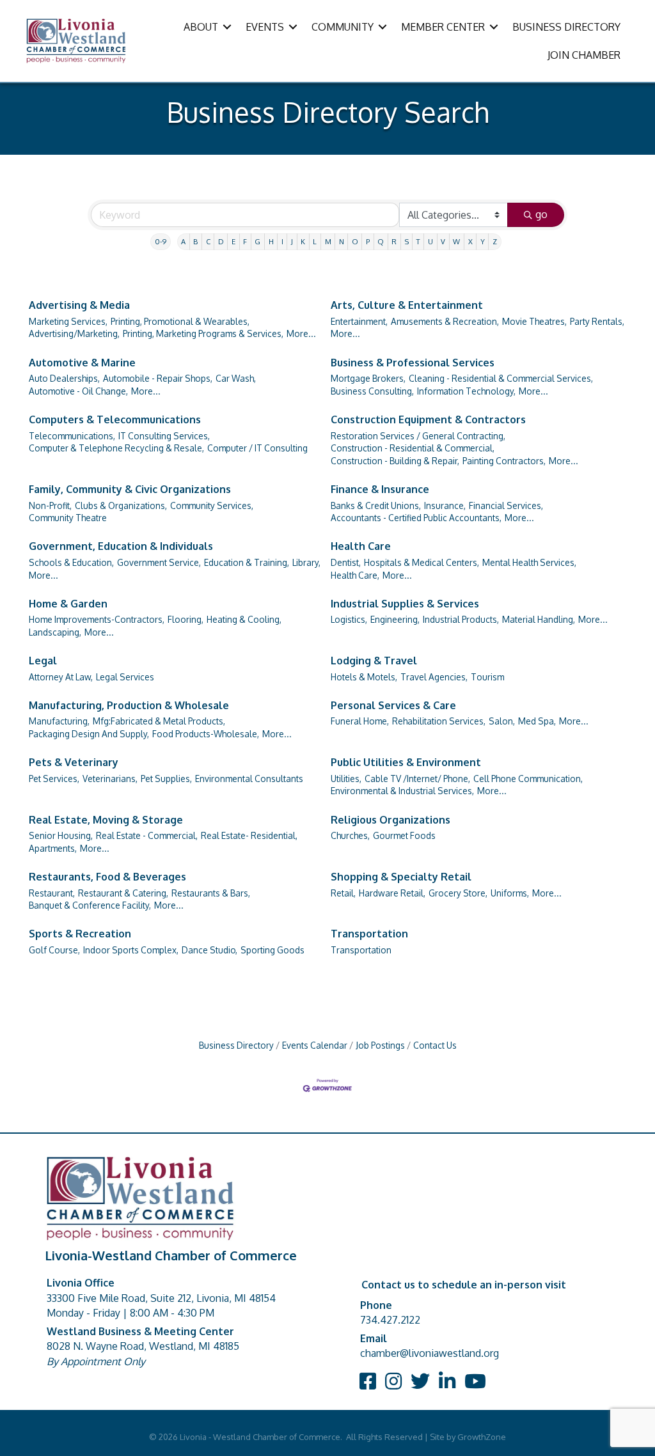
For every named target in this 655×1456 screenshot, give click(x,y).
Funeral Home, (360, 721)
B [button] (195, 241)
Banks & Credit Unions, (376, 505)
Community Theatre (68, 517)
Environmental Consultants (249, 778)
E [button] (233, 241)
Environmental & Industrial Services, (402, 790)
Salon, (502, 721)
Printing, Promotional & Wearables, (180, 321)
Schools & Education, (71, 562)
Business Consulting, (372, 391)
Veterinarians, (110, 778)
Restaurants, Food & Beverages (107, 876)
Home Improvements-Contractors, (96, 619)
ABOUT (201, 26)
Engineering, (395, 619)
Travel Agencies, (434, 676)
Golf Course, (54, 949)
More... (301, 333)
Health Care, (355, 575)
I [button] (282, 241)
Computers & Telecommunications (115, 419)
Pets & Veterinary (73, 762)
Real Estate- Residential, (249, 835)
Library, (306, 562)
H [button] (271, 241)
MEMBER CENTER (443, 26)
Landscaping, (55, 632)
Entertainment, (359, 321)
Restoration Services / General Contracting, (418, 435)
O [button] (355, 241)
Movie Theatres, (534, 321)
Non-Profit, (50, 505)
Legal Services (125, 676)
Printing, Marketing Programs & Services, (203, 333)
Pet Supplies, (166, 778)
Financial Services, (506, 505)
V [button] (443, 241)
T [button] (418, 241)
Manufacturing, (59, 721)
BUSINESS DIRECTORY (566, 26)
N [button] (341, 241)
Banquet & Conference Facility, (90, 905)
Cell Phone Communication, (528, 778)
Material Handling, (538, 619)
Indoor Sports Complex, (130, 949)
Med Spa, (537, 721)
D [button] (221, 241)
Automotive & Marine (82, 362)
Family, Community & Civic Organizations (130, 489)
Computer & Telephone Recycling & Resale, (116, 447)
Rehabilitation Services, (438, 721)
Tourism (487, 676)
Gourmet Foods (404, 835)
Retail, (343, 893)
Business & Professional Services (412, 362)
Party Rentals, (597, 321)
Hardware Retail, (392, 893)
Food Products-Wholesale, (205, 733)
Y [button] (482, 241)
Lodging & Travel (374, 660)
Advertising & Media (79, 305)
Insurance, (445, 505)
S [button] (407, 241)
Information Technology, (466, 391)
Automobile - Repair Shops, (157, 378)
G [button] (257, 241)
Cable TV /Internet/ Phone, (417, 778)
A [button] (183, 241)
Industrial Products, (461, 619)
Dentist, (346, 562)
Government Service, (159, 562)
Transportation (369, 933)
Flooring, (185, 619)
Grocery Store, (458, 893)
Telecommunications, (72, 435)
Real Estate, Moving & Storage (106, 819)
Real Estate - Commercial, (147, 835)
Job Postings (380, 1045)
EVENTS (265, 26)
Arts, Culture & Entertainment (407, 305)
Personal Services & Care (393, 705)
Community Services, (211, 505)
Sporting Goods (272, 949)
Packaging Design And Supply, (89, 733)
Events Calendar (314, 1045)
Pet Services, (54, 778)
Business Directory (236, 1045)
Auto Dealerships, (64, 378)
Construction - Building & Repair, (395, 460)
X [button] (470, 241)
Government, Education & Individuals (121, 546)
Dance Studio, (209, 949)
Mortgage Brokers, (368, 378)
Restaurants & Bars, (210, 893)
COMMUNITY (343, 26)
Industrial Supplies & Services (405, 603)
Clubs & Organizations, (121, 505)
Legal (43, 660)
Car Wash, (236, 378)
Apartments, (53, 848)
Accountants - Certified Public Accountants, (416, 517)
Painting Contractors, (504, 460)
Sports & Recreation (80, 933)
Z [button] (495, 241)
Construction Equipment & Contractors (428, 419)
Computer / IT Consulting (257, 447)
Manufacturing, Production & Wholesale (129, 705)
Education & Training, (246, 562)
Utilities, (346, 778)
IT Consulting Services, (164, 435)
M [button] (328, 241)
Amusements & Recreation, (445, 321)
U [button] (430, 241)
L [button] (315, 241)
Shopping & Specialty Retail (401, 876)
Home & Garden (68, 603)
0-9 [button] (160, 241)
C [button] (208, 241)
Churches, (350, 835)
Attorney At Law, (61, 676)
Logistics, (349, 619)
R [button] (394, 241)
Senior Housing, (61, 835)
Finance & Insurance (380, 489)
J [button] (292, 241)
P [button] (368, 241)
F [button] (245, 241)
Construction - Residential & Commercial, (412, 447)
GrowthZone (481, 1437)
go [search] (541, 214)
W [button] (456, 241)
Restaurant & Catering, (123, 893)
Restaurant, (52, 893)
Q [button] (380, 241)
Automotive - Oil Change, (78, 391)
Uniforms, (510, 893)
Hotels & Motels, (364, 676)
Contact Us (435, 1045)
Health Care (361, 546)
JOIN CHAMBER (584, 55)
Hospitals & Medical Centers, (421, 562)
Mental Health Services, (529, 562)
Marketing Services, (68, 321)
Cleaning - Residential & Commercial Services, (501, 378)
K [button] (303, 241)
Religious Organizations (390, 819)
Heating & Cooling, (244, 619)
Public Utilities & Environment (406, 762)
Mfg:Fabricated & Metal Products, (159, 721)
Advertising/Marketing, (74, 333)
